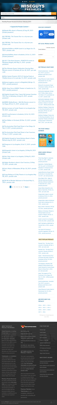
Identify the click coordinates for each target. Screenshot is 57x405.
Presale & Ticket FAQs (44, 340)
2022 (44, 307)
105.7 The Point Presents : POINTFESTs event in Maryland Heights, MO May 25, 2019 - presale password (18, 62)
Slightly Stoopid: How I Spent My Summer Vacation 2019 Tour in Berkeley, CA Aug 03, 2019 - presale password (19, 96)
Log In (25, 1)
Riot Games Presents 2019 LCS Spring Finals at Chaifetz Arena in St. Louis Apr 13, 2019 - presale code (19, 77)
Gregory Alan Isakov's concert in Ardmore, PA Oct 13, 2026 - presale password (45, 196)
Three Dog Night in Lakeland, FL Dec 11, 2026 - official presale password (45, 159)
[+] (3, 30)
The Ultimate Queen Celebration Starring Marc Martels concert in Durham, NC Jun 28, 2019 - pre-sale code (19, 70)
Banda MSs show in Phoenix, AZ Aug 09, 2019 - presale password (18, 31)
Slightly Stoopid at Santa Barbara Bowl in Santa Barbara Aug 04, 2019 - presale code (18, 139)
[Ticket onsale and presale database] (46, 140)
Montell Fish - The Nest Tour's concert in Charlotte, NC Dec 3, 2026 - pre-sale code (46, 245)
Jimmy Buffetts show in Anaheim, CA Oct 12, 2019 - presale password (19, 55)
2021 (48, 307)
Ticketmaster (5, 356)
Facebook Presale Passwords (45, 342)
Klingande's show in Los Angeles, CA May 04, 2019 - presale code (19, 151)
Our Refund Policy (43, 335)
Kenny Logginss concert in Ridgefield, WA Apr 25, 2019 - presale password (18, 83)
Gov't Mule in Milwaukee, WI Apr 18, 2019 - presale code (19, 169)
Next (26, 187)
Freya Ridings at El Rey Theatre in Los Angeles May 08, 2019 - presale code (19, 175)
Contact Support (43, 332)
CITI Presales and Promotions (45, 348)
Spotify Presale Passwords (45, 345)
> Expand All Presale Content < (19, 27)
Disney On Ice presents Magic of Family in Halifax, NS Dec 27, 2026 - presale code (46, 86)
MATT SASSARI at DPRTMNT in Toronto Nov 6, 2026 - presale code (46, 225)
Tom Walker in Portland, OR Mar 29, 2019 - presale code (19, 121)
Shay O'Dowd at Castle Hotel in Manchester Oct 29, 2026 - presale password (46, 80)
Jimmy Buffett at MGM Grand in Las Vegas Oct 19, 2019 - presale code (18, 49)
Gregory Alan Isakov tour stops (26, 333)
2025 (44, 305)
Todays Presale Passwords (45, 353)
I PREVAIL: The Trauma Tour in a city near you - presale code (17, 37)
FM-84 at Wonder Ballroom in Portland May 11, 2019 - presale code (18, 181)
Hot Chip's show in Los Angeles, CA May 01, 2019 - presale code (18, 157)
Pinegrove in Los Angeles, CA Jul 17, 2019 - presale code (19, 145)
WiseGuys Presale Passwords (9, 378)
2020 (39, 309)
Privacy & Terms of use (44, 350)
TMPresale (7, 401)
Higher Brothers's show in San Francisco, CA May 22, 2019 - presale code (18, 163)
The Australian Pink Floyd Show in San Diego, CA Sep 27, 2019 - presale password (18, 127)
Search (54, 13)
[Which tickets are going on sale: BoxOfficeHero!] (28, 326)
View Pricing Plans (43, 337)
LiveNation (13, 356)
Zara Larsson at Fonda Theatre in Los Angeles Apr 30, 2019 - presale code (18, 109)
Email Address (42, 49)
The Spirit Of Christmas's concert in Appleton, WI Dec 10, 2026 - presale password (46, 231)
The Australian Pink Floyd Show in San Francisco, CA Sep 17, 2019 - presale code (18, 133)
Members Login (42, 329)
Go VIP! (33, 1)
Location (40, 54)
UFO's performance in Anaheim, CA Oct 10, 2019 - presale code (18, 115)
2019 (44, 309)
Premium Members (26, 389)
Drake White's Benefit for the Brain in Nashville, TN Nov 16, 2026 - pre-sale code (46, 189)
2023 (39, 307)
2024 (48, 305)
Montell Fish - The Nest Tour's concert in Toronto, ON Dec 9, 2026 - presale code (45, 251)
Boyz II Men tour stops (25, 331)
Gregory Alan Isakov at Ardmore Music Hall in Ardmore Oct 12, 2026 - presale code (46, 202)
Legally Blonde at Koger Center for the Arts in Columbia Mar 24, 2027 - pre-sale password (46, 173)
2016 (44, 312)
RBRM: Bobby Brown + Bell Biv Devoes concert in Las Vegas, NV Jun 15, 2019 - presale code (18, 103)
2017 (39, 312)
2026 (39, 305)
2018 (48, 309)
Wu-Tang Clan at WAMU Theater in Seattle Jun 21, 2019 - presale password (19, 89)
